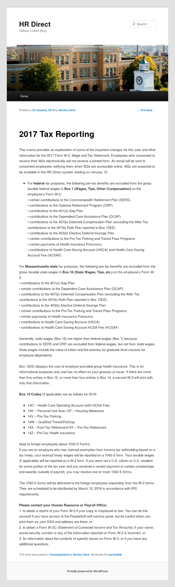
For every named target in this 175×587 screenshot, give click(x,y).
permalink (115, 554)
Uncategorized (59, 554)
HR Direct (35, 24)
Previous (144, 110)
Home (24, 96)
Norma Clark (67, 110)
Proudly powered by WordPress (87, 571)
